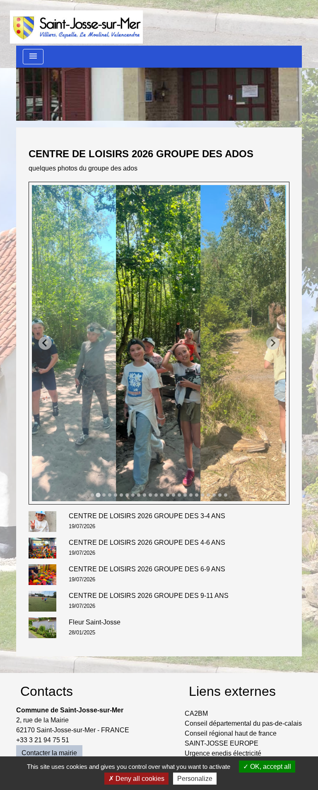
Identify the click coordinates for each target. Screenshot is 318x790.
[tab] (92, 495)
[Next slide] (272, 343)
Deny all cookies (139, 778)
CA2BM (196, 713)
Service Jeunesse (106, 96)
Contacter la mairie (49, 752)
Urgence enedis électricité (223, 753)
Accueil (53, 96)
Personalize (194, 778)
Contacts (46, 691)
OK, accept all (269, 766)
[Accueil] (76, 22)
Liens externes (232, 691)
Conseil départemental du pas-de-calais (243, 723)
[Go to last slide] (45, 343)
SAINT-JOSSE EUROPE (221, 743)
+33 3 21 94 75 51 (42, 740)
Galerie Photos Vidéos (188, 96)
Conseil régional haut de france (231, 733)
